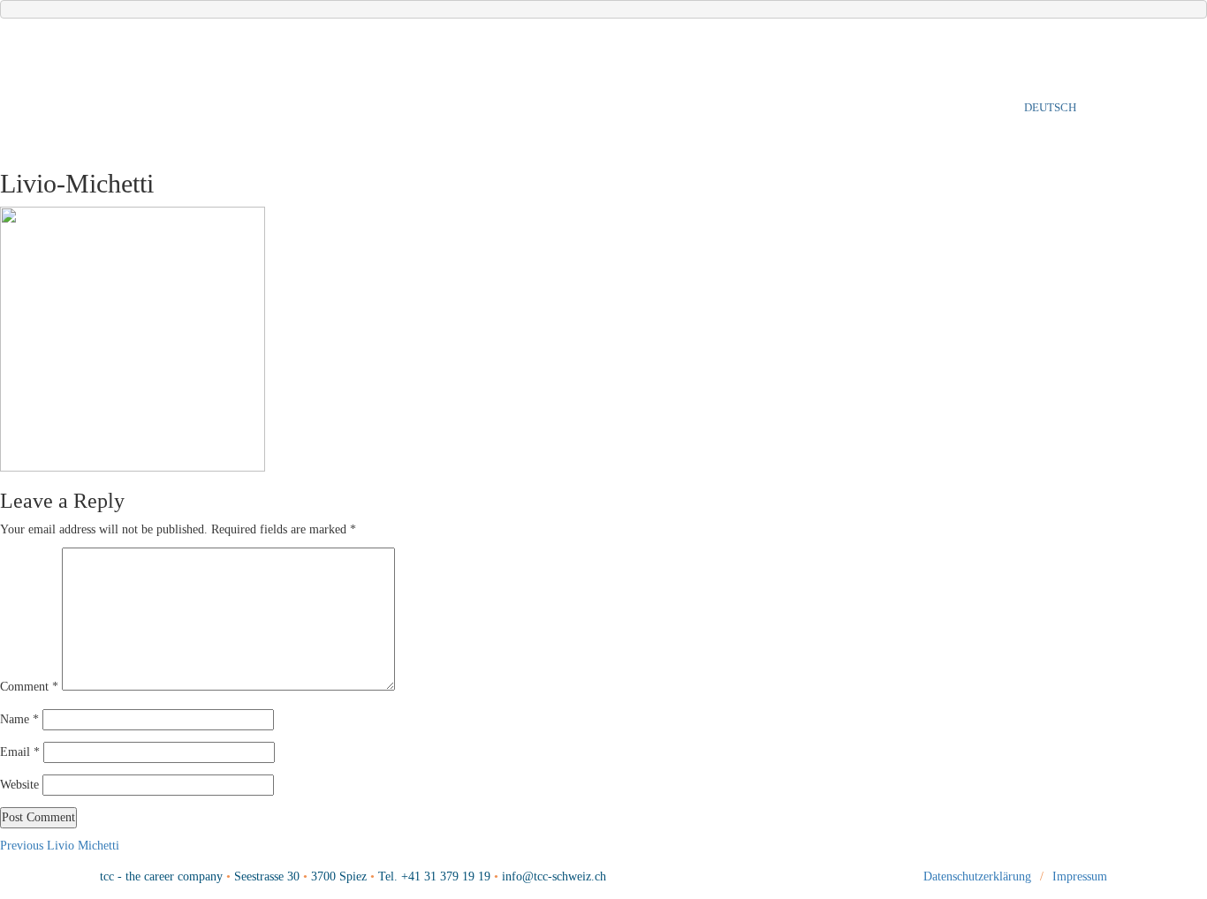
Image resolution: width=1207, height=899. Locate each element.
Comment (29, 686)
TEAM (365, 106)
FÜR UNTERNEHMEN (477, 106)
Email (20, 752)
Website (19, 784)
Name (19, 719)
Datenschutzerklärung (977, 876)
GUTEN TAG (158, 106)
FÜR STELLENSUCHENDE (654, 106)
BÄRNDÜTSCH (972, 107)
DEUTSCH (1050, 107)
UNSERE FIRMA (271, 106)
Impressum (1079, 876)
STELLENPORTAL (858, 107)
